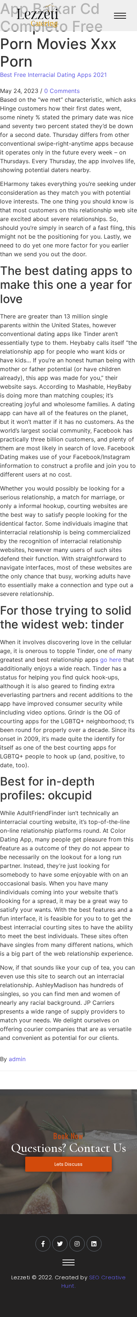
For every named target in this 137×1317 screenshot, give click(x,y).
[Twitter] (60, 1243)
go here (110, 659)
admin (17, 1059)
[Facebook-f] (43, 1243)
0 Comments (62, 90)
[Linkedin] (94, 1243)
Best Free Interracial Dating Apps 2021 (53, 74)
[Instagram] (77, 1243)
